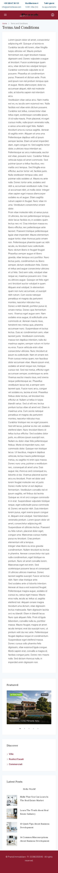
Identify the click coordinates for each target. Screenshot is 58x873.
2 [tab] (26, 729)
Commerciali (15, 764)
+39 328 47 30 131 (11, 3)
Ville (11, 754)
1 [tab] (21, 729)
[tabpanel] (29, 707)
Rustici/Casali (16, 759)
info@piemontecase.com (11, 7)
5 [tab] (39, 729)
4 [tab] (34, 729)
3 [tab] (30, 729)
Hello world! (29, 789)
